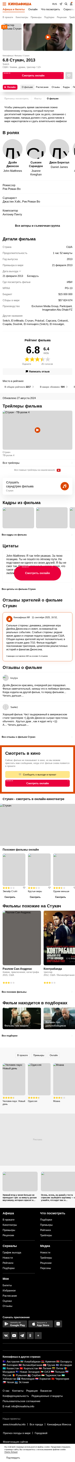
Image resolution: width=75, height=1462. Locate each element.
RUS (54, 4)
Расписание (10, 1295)
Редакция (32, 1390)
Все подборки (9, 1035)
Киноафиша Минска (59, 1424)
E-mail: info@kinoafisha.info (18, 1406)
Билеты (7, 1285)
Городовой (41, 1433)
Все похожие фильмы (14, 992)
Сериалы (68, 9)
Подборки (49, 17)
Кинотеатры (22, 17)
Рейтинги (45, 1230)
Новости (8, 1257)
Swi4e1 (14, 707)
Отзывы (7, 1305)
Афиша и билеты (14, 9)
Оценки (7, 1300)
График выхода (12, 1252)
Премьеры (36, 17)
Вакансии (46, 1390)
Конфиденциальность (16, 1395)
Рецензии (62, 17)
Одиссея (32, 1101)
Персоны (45, 1268)
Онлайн (33, 9)
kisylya (14, 678)
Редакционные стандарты (47, 1395)
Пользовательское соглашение (21, 1401)
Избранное (9, 1290)
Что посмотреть (50, 9)
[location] (60, 4)
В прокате (8, 17)
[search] (66, 4)
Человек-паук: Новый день (14, 1102)
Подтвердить (13, 1457)
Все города (36, 1424)
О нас (6, 1390)
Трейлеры (46, 1235)
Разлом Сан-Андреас (17, 968)
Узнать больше (11, 1452)
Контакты (18, 1390)
